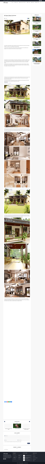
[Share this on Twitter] (28, 18)
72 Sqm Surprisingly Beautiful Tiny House (37, 31)
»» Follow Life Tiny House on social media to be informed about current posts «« (17, 84)
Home (4, 16)
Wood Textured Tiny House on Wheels (36, 23)
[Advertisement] (22, 8)
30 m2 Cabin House (8, 428)
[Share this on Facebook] (27, 18)
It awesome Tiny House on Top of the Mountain (36, 63)
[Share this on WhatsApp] (29, 18)
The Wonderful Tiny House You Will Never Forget (17, 429)
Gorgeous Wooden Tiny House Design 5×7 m (37, 47)
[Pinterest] (41, 0)
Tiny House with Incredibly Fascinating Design (26, 429)
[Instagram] (40, 0)
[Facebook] (39, 0)
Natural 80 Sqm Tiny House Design (36, 39)
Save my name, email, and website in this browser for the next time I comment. (13, 441)
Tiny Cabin (7, 16)
